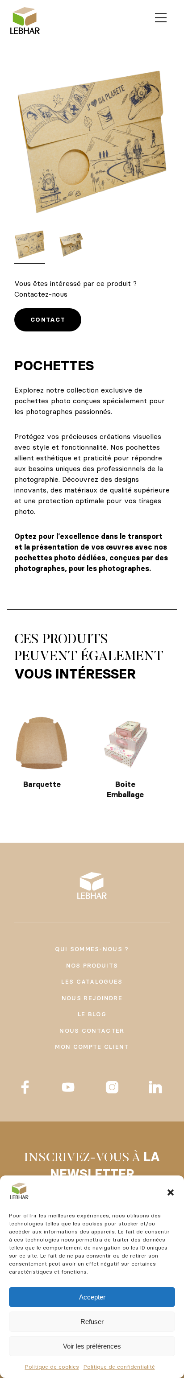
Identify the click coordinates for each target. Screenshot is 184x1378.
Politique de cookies (52, 1366)
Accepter (92, 1297)
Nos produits (92, 965)
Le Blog (92, 1014)
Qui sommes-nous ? (92, 948)
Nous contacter (91, 1030)
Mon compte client (92, 1046)
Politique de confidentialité (119, 1366)
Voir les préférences (92, 1346)
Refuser (92, 1321)
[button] (170, 1192)
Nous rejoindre (92, 997)
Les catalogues (91, 981)
